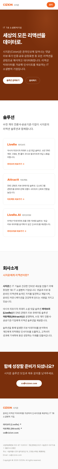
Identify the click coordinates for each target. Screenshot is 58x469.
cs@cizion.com (29, 383)
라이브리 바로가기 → (15, 164)
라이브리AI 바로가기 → (16, 231)
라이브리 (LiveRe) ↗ (12, 424)
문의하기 (32, 80)
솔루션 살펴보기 (13, 80)
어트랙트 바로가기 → (15, 199)
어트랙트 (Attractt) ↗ (12, 428)
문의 (51, 5)
